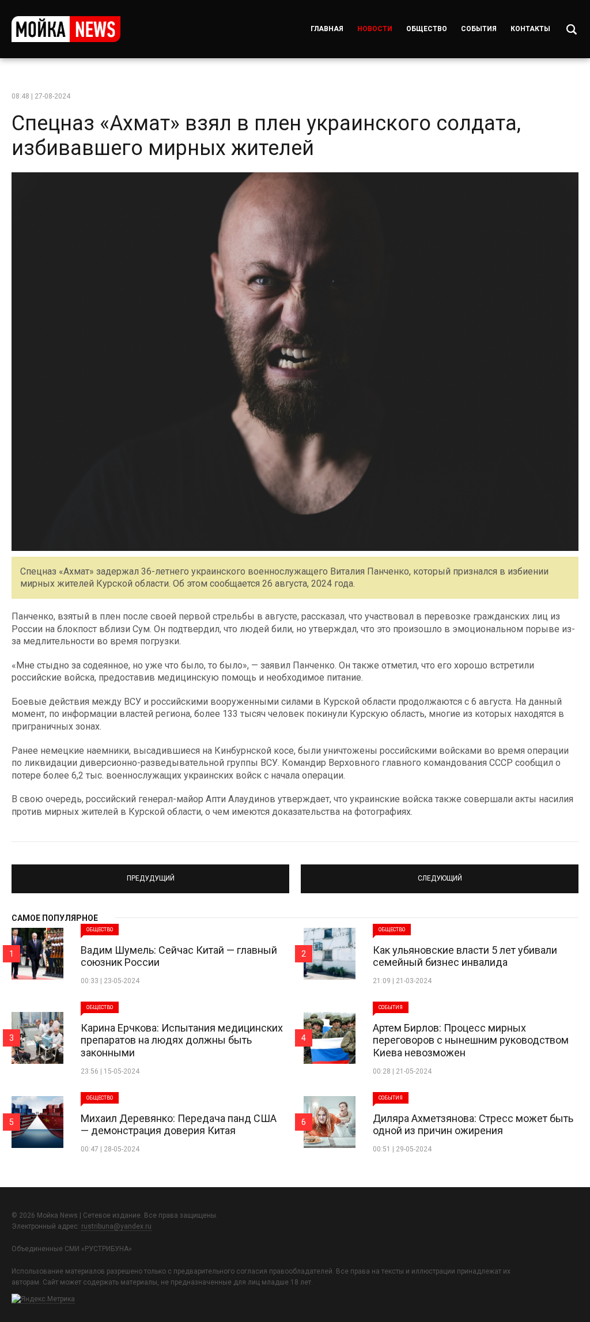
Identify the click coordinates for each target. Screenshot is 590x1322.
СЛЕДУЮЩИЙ (440, 873)
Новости (374, 29)
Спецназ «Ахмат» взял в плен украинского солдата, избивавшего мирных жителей (266, 135)
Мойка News (66, 29)
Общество (426, 29)
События (479, 29)
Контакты (530, 29)
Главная (327, 29)
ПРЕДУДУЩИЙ (150, 873)
